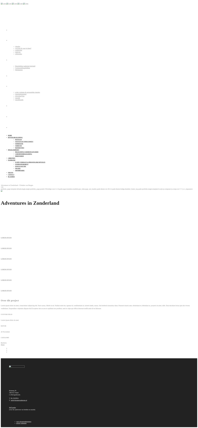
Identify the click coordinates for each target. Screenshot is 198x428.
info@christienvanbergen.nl (19, 400)
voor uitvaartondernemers (23, 421)
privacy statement (21, 423)
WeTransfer (12, 407)
